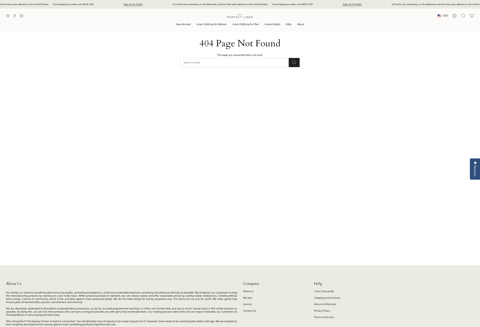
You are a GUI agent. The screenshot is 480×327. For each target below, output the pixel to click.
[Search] (294, 62)
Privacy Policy (322, 310)
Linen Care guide (324, 291)
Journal (247, 304)
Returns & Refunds (325, 304)
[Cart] (471, 16)
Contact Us (249, 310)
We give (247, 297)
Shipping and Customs (327, 297)
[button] (212, 24)
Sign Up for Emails (133, 4)
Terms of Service (324, 317)
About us (248, 291)
